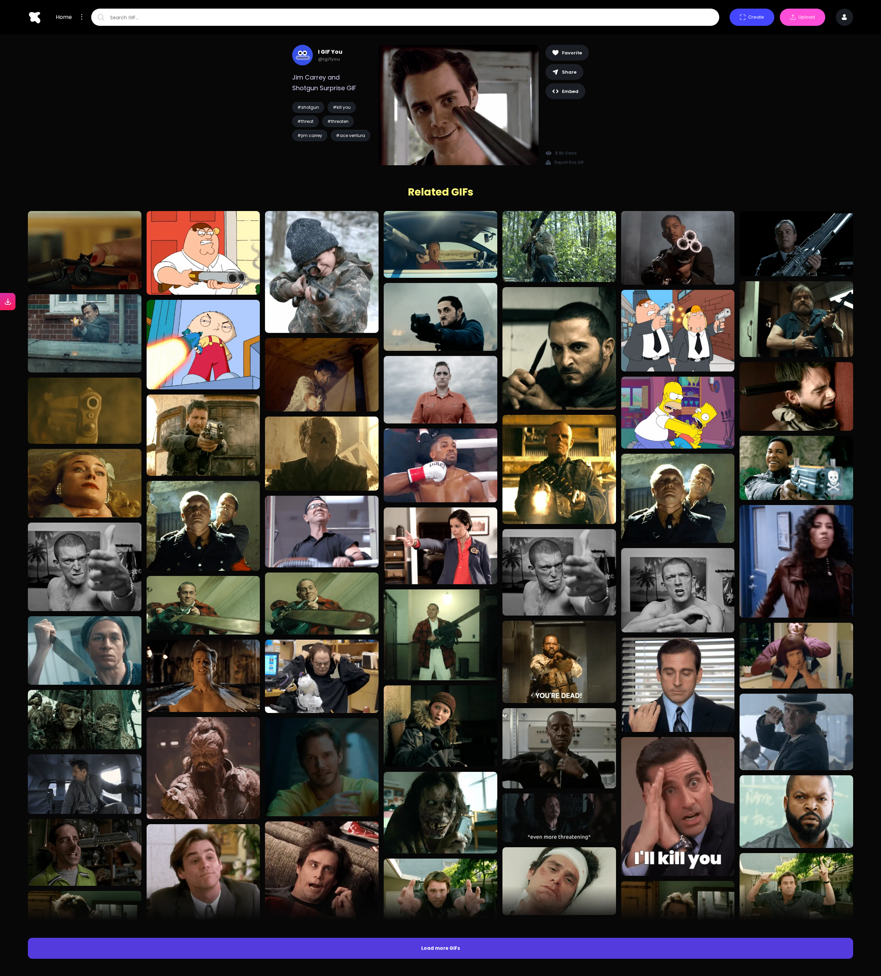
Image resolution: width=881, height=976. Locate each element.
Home (64, 17)
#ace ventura (350, 135)
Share (569, 72)
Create (756, 17)
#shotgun (308, 107)
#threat (305, 121)
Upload (806, 17)
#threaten (338, 121)
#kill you (342, 107)
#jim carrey (309, 135)
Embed (570, 91)
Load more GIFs (440, 948)
